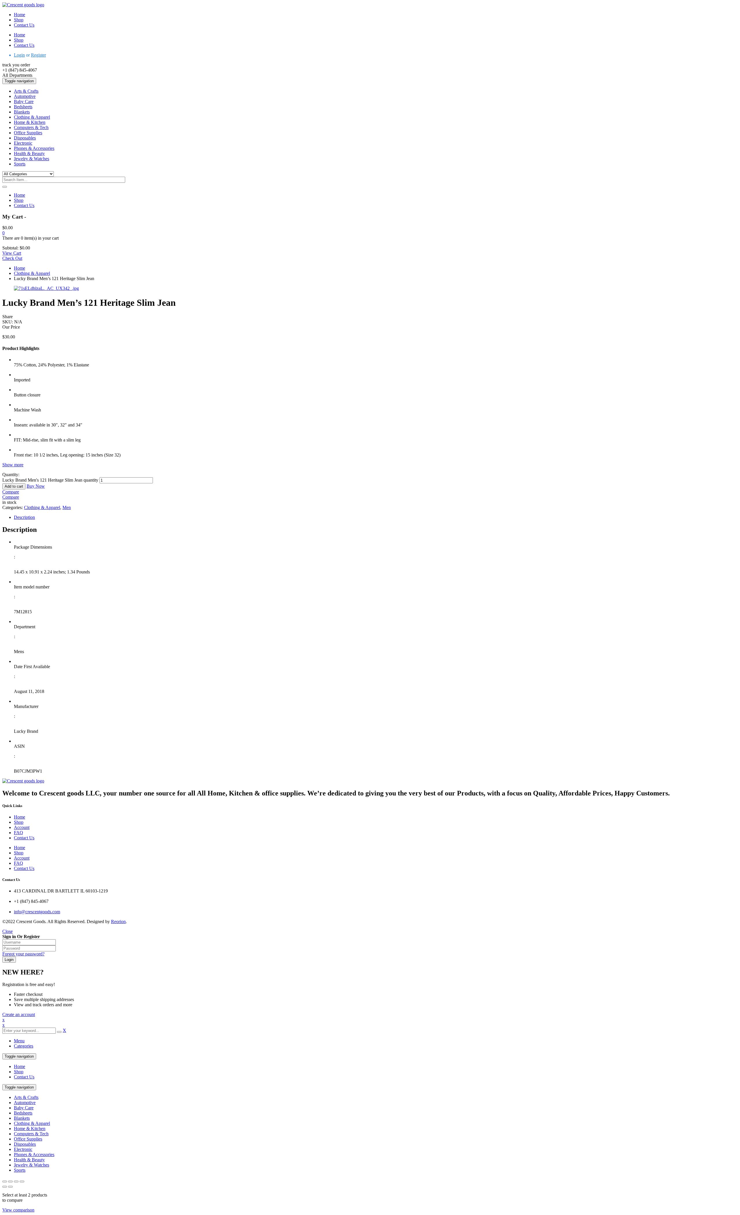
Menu (19, 1040)
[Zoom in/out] (4, 1181)
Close (7, 931)
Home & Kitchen (29, 1128)
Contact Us (24, 1076)
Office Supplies (28, 1138)
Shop (18, 1071)
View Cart (11, 253)
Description (24, 517)
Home (19, 268)
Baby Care (24, 1107)
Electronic (23, 1149)
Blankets (22, 1118)
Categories (23, 1045)
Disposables (25, 1144)
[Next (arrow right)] (10, 1187)
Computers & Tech (31, 1133)
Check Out (12, 258)
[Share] (16, 1181)
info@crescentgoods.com (37, 911)
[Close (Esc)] (22, 1181)
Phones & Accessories (34, 1154)
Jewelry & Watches (31, 1164)
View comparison (18, 1209)
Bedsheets (23, 1112)
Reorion (118, 921)
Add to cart (14, 486)
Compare (10, 491)
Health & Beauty (29, 1159)
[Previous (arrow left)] (4, 1187)
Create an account (18, 1014)
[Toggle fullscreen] (10, 1181)
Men (66, 507)
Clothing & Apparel (32, 273)
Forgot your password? (23, 953)
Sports (19, 1170)
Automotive (25, 1102)
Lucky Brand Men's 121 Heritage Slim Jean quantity (50, 480)
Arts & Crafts (26, 1097)
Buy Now (36, 486)
